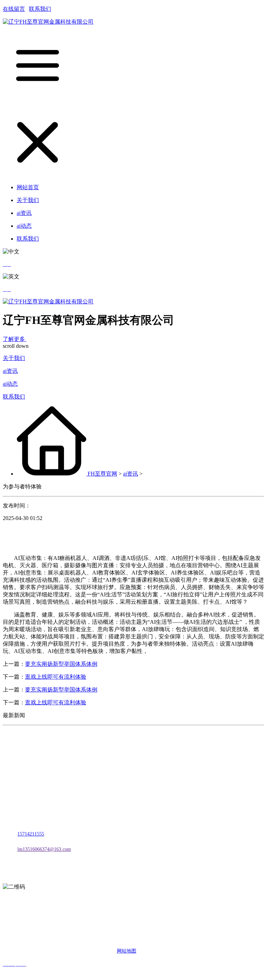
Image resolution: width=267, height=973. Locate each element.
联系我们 (40, 9)
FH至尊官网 (102, 474)
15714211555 (30, 834)
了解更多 (14, 339)
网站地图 (126, 951)
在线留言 (14, 9)
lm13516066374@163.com (44, 849)
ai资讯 (10, 371)
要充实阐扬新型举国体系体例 (61, 664)
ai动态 (10, 384)
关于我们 (14, 358)
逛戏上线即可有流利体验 (55, 677)
